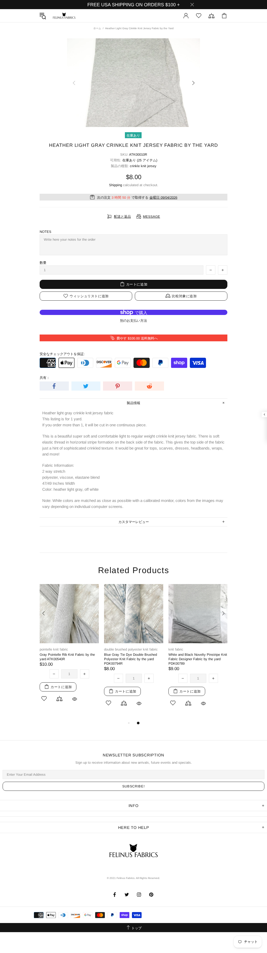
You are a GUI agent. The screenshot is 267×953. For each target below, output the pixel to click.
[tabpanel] (69, 649)
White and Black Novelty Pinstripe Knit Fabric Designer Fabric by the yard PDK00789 (197, 659)
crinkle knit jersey (143, 166)
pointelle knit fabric (54, 649)
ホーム (97, 28)
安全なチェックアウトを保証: (62, 354)
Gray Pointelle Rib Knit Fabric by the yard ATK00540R (67, 657)
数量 (43, 263)
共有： (45, 378)
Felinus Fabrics (64, 16)
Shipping (115, 185)
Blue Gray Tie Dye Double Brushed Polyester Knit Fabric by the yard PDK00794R (130, 659)
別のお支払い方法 (133, 321)
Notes (45, 232)
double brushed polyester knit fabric (131, 649)
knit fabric (175, 649)
